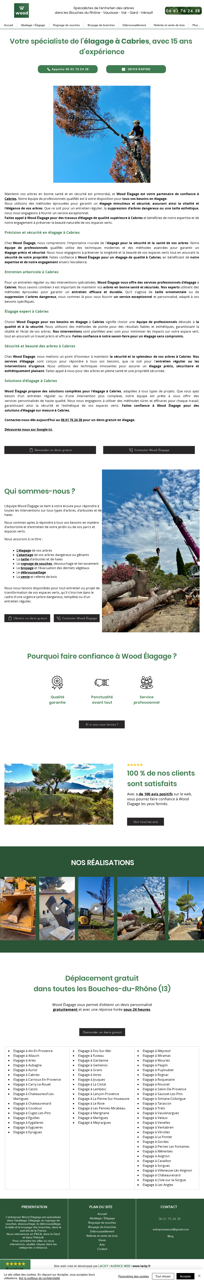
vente (25, 577)
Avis (102, 1244)
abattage (26, 555)
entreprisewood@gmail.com (170, 1229)
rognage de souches (36, 563)
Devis (102, 1240)
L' (18, 550)
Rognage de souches (102, 1222)
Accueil (102, 1213)
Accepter (185, 1276)
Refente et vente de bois (102, 1235)
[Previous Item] (7, 908)
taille (25, 559)
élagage (25, 550)
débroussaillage (33, 572)
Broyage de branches (102, 1227)
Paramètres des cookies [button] (133, 1276)
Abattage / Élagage (102, 1218)
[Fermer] (199, 1276)
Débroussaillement (102, 1231)
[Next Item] (197, 908)
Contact (102, 1249)
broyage (27, 568)
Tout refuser (163, 1276)
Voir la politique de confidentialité (39, 1278)
